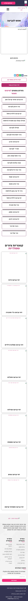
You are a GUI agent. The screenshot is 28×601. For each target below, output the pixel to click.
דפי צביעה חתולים (14, 377)
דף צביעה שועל (14, 177)
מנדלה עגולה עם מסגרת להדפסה (14, 120)
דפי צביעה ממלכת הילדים (14, 345)
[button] (8, 9)
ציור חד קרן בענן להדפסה (14, 191)
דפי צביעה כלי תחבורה (14, 312)
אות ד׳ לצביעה (14, 149)
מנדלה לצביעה (14, 127)
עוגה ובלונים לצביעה (14, 163)
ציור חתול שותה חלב (14, 156)
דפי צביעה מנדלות (14, 410)
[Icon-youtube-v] (19, 3)
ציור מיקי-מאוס (14, 184)
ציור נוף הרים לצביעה (14, 170)
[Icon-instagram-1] (17, 3)
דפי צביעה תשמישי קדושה (14, 507)
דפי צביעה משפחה (14, 442)
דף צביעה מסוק (14, 212)
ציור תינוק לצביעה (14, 106)
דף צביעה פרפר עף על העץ (14, 99)
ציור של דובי (14, 233)
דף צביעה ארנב (14, 142)
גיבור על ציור (14, 226)
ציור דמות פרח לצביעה (14, 134)
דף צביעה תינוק (14, 219)
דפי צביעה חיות (14, 280)
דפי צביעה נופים (14, 474)
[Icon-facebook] (21, 3)
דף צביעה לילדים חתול (14, 113)
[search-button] (26, 5)
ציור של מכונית (14, 205)
